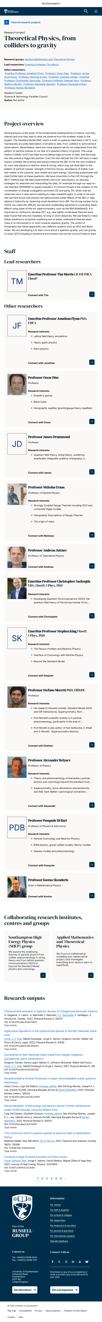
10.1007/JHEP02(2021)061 (22, 1167)
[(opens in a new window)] (52, 1262)
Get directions (22, 1289)
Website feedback (59, 1241)
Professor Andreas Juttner (63, 77)
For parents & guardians (61, 1230)
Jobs (20, 1317)
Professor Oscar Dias (57, 73)
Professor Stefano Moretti (56, 690)
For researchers (57, 1220)
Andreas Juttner (48, 1086)
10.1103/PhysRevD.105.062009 (24, 1069)
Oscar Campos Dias (15, 1160)
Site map (11, 1310)
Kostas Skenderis (67, 1089)
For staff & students (59, 1210)
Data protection (53, 1310)
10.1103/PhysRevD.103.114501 (23, 1124)
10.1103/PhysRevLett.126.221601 (24, 1097)
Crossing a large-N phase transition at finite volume (35, 1156)
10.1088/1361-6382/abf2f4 (22, 1148)
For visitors (55, 1204)
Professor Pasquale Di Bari (71, 84)
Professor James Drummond (49, 437)
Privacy (38, 1310)
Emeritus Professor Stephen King (60, 80)
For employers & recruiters (63, 1225)
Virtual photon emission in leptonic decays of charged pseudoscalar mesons (50, 1011)
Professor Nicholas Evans (33, 77)
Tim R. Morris (46, 1141)
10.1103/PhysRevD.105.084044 (24, 1045)
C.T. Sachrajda (65, 1015)
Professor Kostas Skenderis (20, 87)
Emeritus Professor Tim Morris (42, 64)
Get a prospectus (62, 1289)
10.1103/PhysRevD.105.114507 (23, 1022)
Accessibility (25, 1310)
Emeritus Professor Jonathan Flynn (24, 73)
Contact (11, 1317)
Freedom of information (75, 1310)
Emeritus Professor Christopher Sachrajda (59, 583)
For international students (62, 1236)
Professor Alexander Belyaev (39, 84)
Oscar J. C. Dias (13, 1038)
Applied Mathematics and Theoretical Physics (50, 59)
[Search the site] (86, 11)
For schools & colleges (61, 1215)
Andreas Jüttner (53, 1113)
